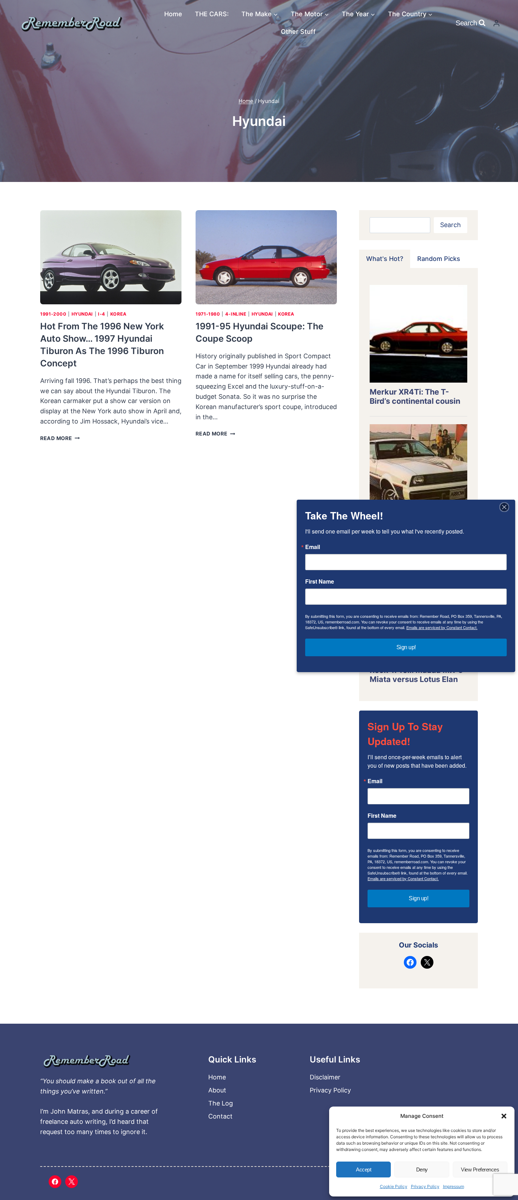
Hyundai (82, 314)
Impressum (453, 1186)
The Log (220, 1103)
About (217, 1090)
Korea (118, 314)
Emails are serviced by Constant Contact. (403, 878)
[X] (71, 1181)
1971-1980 (208, 314)
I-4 (101, 314)
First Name (382, 815)
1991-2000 (53, 314)
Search (450, 225)
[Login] (496, 23)
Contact (220, 1116)
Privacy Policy (425, 1186)
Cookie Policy (393, 1186)
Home (173, 14)
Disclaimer (325, 1077)
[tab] (384, 259)
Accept (363, 1169)
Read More (60, 438)
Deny (422, 1169)
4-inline (236, 314)
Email (375, 781)
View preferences (480, 1169)
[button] (503, 1116)
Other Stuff (298, 31)
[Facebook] (55, 1181)
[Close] (504, 507)
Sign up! (418, 898)
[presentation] (110, 257)
